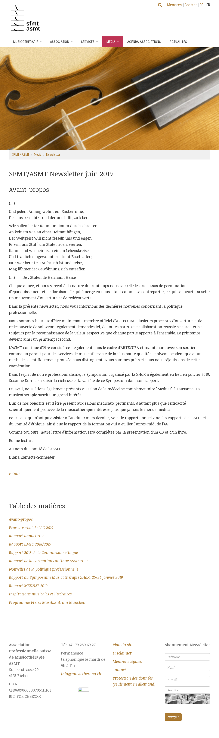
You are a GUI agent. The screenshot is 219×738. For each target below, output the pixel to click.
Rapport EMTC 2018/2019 (30, 544)
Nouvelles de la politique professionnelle (43, 569)
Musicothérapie (25, 42)
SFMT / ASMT (20, 155)
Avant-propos (21, 519)
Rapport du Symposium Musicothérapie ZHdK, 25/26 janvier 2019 (66, 577)
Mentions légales (127, 661)
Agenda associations (144, 42)
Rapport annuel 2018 (26, 535)
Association (59, 42)
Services (88, 42)
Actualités (178, 42)
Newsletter (53, 155)
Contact (191, 5)
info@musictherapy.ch (81, 673)
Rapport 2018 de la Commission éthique (43, 552)
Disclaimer (122, 653)
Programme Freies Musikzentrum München (47, 602)
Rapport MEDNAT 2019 (28, 585)
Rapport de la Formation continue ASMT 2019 (48, 560)
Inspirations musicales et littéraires (40, 593)
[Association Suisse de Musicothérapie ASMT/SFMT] (27, 18)
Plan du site (123, 644)
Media (111, 42)
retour (14, 473)
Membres (174, 5)
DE (202, 5)
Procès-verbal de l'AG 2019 (31, 527)
